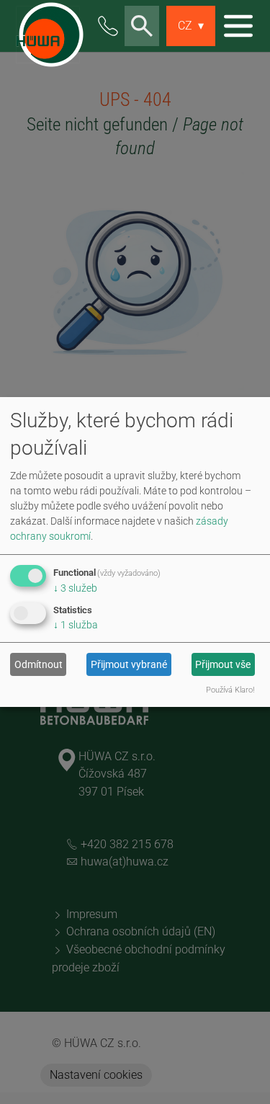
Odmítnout (38, 664)
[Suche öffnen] (142, 26)
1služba (75, 625)
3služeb (75, 588)
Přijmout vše (223, 664)
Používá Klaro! (230, 690)
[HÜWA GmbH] (46, 26)
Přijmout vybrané (129, 664)
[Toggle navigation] (238, 26)
